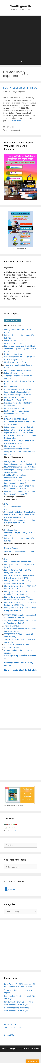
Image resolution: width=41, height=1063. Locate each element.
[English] (7, 824)
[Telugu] (16, 824)
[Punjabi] (14, 824)
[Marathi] (11, 824)
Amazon (11, 890)
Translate (17, 831)
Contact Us (9, 1035)
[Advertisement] (20, 36)
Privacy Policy (10, 1024)
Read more (16, 121)
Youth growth (20, 6)
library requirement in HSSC (20, 87)
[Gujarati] (9, 824)
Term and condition (12, 1027)
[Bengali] (5, 824)
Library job (10, 127)
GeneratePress (33, 1049)
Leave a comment (13, 130)
